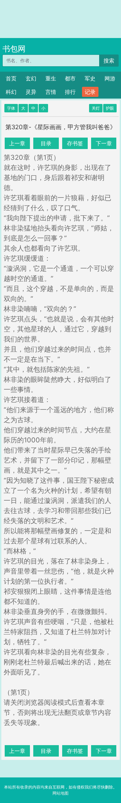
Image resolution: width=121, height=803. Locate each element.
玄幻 (31, 78)
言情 (50, 91)
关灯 (96, 108)
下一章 (104, 143)
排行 (70, 91)
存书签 (75, 143)
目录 (46, 143)
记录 (90, 91)
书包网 (14, 48)
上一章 (17, 143)
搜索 (109, 60)
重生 (50, 78)
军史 (90, 78)
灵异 (31, 91)
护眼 (110, 108)
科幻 (11, 91)
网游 (110, 78)
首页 (11, 78)
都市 (70, 78)
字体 (11, 108)
